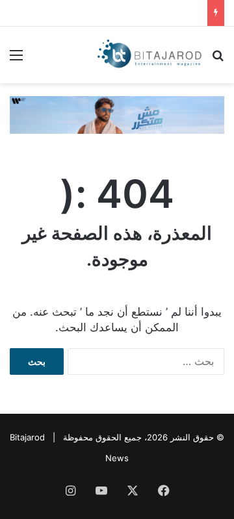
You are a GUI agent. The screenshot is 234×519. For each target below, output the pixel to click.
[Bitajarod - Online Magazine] (150, 55)
